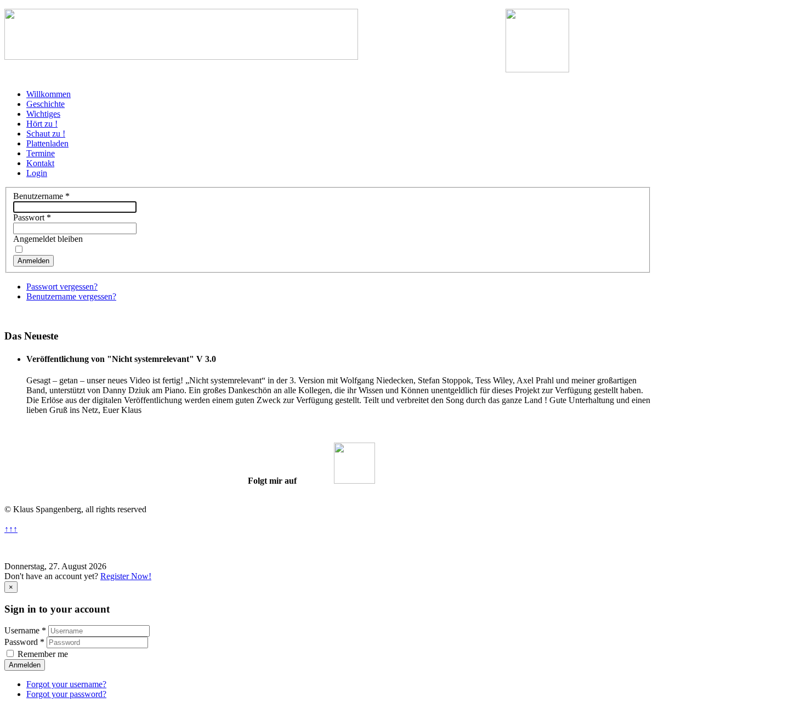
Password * (24, 642)
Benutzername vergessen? (71, 296)
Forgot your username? (66, 684)
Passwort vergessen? (62, 286)
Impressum (471, 547)
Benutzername (41, 196)
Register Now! (125, 576)
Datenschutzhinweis (351, 547)
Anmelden (33, 261)
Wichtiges (43, 113)
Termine (40, 153)
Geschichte (45, 104)
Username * (25, 630)
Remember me (43, 654)
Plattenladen (47, 143)
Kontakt (40, 163)
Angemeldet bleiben (48, 238)
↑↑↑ (11, 529)
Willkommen (48, 94)
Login (36, 173)
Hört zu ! (42, 123)
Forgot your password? (66, 694)
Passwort (32, 217)
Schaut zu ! (45, 133)
